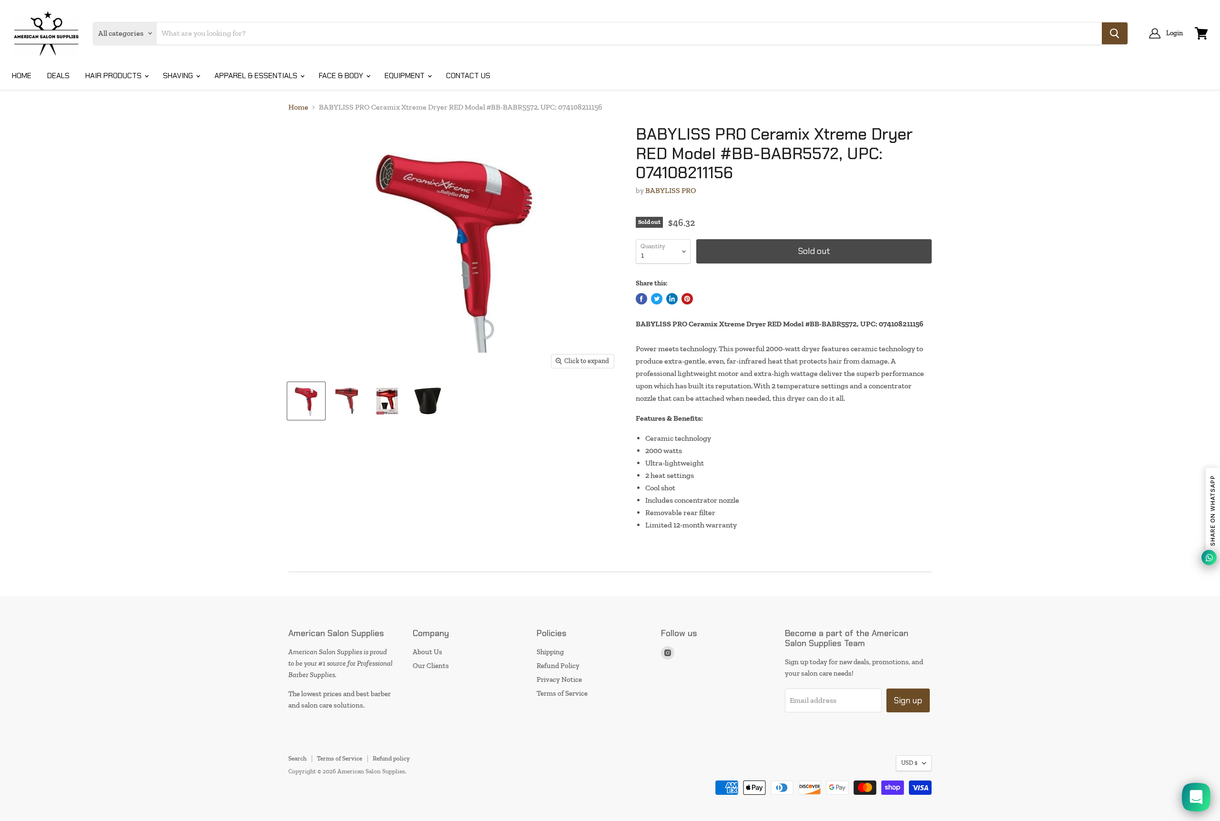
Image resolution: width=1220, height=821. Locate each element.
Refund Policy (558, 665)
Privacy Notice (559, 679)
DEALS (58, 76)
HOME (21, 76)
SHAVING (179, 76)
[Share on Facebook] (641, 298)
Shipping (550, 652)
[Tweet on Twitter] (656, 298)
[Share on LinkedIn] (672, 298)
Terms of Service (562, 693)
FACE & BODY (342, 76)
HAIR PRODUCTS (114, 76)
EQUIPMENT (406, 76)
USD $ (909, 762)
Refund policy (391, 758)
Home (298, 107)
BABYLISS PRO (670, 190)
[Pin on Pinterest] (687, 298)
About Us (427, 652)
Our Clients (431, 665)
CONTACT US (468, 76)
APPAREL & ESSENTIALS (256, 76)
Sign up (908, 700)
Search (297, 758)
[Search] (1115, 33)
